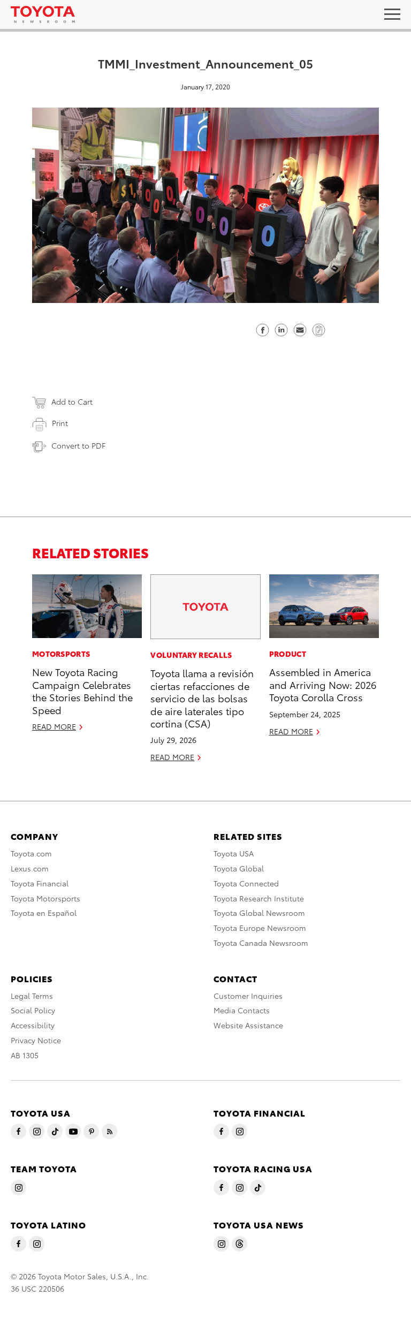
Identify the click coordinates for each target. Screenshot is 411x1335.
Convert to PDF (78, 445)
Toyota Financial (39, 883)
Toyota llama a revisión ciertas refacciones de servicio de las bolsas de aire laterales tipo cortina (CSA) (202, 698)
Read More (54, 726)
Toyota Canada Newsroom (261, 942)
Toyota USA (234, 853)
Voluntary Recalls (191, 654)
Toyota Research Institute (259, 898)
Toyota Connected (246, 883)
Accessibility (33, 1025)
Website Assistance (248, 1025)
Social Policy (33, 1010)
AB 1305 (25, 1055)
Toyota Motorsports (45, 898)
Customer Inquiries (248, 995)
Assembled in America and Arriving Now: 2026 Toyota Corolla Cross (322, 684)
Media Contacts (242, 1010)
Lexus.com (30, 868)
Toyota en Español (44, 912)
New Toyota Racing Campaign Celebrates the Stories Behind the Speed (82, 690)
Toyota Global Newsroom (259, 912)
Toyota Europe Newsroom (260, 927)
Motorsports (61, 653)
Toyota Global (239, 868)
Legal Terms (32, 995)
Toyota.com (31, 853)
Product (287, 653)
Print (60, 423)
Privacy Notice (36, 1040)
